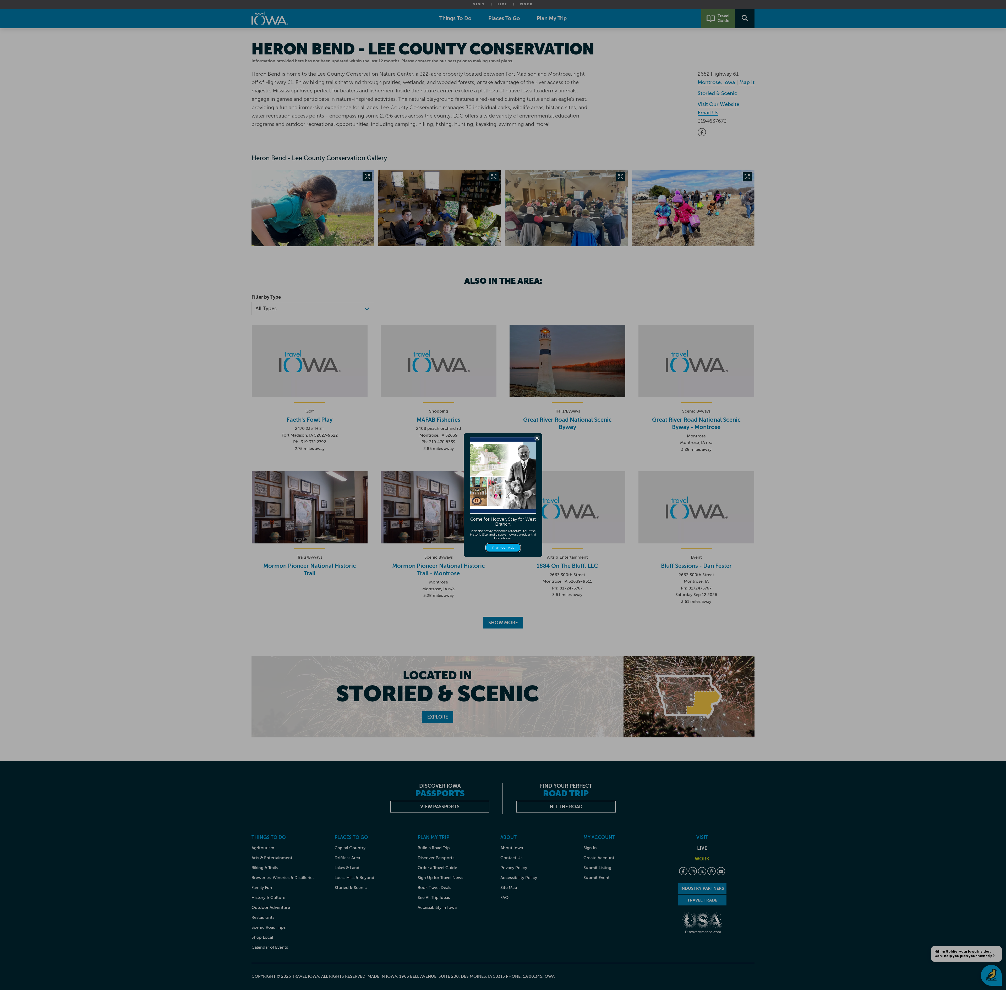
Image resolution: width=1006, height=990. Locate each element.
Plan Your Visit (503, 547)
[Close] (537, 438)
